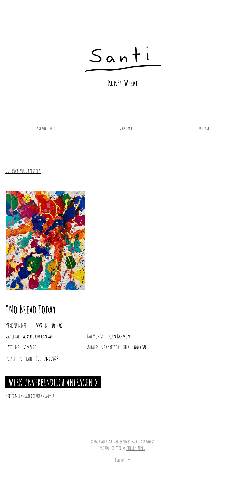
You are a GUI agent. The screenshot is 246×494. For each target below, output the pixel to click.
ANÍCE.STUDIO (135, 448)
